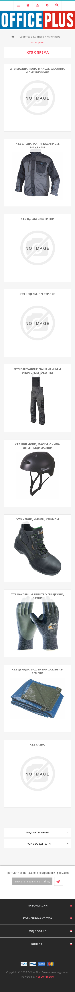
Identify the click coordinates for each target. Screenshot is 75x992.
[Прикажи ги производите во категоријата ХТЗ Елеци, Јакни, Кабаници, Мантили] (37, 173)
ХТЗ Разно (37, 744)
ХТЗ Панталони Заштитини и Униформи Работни (37, 370)
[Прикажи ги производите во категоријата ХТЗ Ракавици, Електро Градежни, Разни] (37, 623)
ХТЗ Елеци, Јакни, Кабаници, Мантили (38, 145)
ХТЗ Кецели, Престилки (37, 294)
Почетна (13, 37)
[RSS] (42, 893)
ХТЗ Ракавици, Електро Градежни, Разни (37, 596)
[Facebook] (33, 893)
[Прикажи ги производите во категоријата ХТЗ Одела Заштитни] (37, 248)
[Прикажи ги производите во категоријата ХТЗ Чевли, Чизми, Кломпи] (37, 548)
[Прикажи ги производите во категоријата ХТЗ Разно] (37, 773)
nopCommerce (45, 976)
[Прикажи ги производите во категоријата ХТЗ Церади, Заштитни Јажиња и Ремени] (37, 698)
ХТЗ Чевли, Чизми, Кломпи (37, 519)
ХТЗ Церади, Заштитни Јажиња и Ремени (37, 671)
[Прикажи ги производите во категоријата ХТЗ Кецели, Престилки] (37, 323)
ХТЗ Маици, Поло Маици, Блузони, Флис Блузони (37, 70)
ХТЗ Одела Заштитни (37, 219)
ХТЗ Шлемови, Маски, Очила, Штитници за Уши (37, 446)
